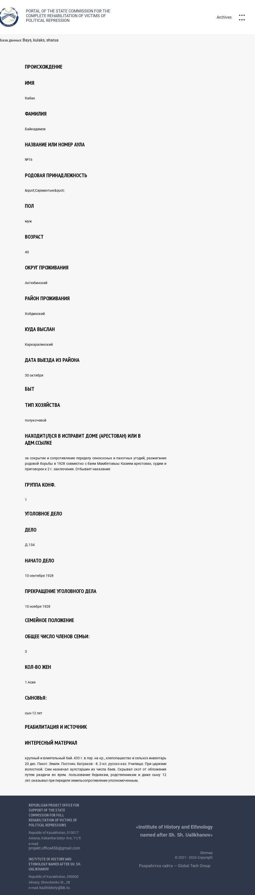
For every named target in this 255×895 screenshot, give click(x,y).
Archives (224, 17)
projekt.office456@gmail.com (54, 848)
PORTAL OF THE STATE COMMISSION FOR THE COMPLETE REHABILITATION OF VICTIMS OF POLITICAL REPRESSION (68, 16)
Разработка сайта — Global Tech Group (175, 865)
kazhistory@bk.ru (54, 887)
